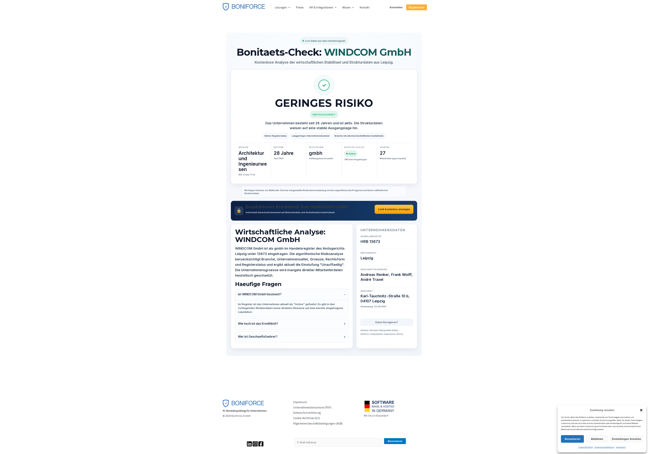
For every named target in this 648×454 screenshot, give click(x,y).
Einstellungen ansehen (626, 439)
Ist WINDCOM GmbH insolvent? (259, 294)
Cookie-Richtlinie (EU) (306, 418)
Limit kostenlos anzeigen (394, 209)
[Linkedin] (249, 444)
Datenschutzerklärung (604, 447)
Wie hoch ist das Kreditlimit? (258, 323)
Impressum (621, 447)
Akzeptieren (572, 439)
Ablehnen (597, 439)
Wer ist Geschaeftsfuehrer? (257, 336)
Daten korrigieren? (386, 322)
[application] (288, 7)
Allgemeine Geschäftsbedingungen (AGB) (318, 423)
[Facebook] (261, 444)
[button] (641, 410)
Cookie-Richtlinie (585, 447)
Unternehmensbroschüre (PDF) (312, 407)
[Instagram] (255, 444)
